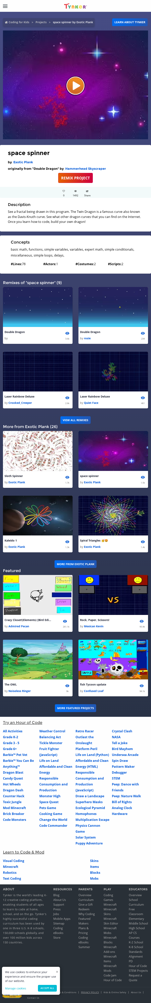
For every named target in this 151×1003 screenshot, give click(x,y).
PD (131, 961)
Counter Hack (13, 796)
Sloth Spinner (14, 476)
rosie (87, 338)
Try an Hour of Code (22, 722)
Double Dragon (15, 332)
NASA (116, 737)
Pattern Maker (123, 766)
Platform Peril (86, 749)
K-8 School (136, 947)
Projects (41, 22)
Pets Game (47, 808)
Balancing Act (50, 737)
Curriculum (86, 900)
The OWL (11, 684)
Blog (56, 895)
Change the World (53, 820)
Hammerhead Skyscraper (85, 169)
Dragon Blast (13, 772)
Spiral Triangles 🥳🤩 (94, 540)
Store (56, 937)
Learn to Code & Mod (23, 852)
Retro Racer (85, 731)
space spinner (89, 476)
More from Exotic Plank (75, 564)
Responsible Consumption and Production (53, 784)
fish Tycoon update (93, 684)
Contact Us (33, 997)
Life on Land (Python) (92, 755)
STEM (116, 778)
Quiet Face (91, 403)
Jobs (56, 914)
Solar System (86, 837)
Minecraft (10, 867)
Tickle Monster (50, 743)
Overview (84, 895)
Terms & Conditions (65, 992)
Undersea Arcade (125, 755)
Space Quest (49, 802)
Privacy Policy (90, 992)
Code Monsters (14, 820)
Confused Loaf (93, 691)
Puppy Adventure (89, 843)
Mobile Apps (61, 919)
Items (94, 867)
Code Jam (110, 975)
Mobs (94, 878)
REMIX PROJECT (75, 177)
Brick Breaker (13, 814)
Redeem (83, 909)
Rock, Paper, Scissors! (94, 620)
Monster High (50, 796)
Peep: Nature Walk (126, 796)
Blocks (95, 872)
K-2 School (136, 942)
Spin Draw (120, 760)
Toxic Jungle (12, 802)
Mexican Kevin (93, 626)
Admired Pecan (18, 626)
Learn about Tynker (129, 22)
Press (57, 909)
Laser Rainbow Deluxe (19, 396)
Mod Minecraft (14, 808)
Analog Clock (122, 808)
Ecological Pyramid (90, 808)
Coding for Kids (19, 22)
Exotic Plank (23, 162)
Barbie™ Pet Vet (15, 755)
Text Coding (12, 878)
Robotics (10, 872)
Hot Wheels (12, 784)
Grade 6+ (10, 749)
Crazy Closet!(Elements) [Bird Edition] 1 (28, 620)
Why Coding (86, 914)
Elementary (136, 919)
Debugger (119, 772)
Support (58, 904)
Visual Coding (13, 861)
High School (137, 928)
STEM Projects (138, 971)
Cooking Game (50, 814)
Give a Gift (85, 904)
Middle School (138, 923)
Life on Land (49, 760)
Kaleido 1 (11, 540)
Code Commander (53, 825)
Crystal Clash (122, 731)
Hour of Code (113, 980)
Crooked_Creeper (20, 403)
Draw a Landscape (90, 796)
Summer (84, 947)
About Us (59, 900)
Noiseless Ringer (19, 691)
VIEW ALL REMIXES (75, 420)
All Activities (12, 731)
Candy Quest (13, 778)
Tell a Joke (119, 743)
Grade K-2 (10, 737)
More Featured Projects (75, 708)
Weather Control (52, 731)
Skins (94, 861)
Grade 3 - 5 (11, 743)
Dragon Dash (13, 790)
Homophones (86, 814)
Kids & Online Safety (115, 992)
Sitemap (58, 923)
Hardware (119, 814)
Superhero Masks (89, 802)
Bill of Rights (122, 802)
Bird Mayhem (122, 749)
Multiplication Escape (92, 820)
